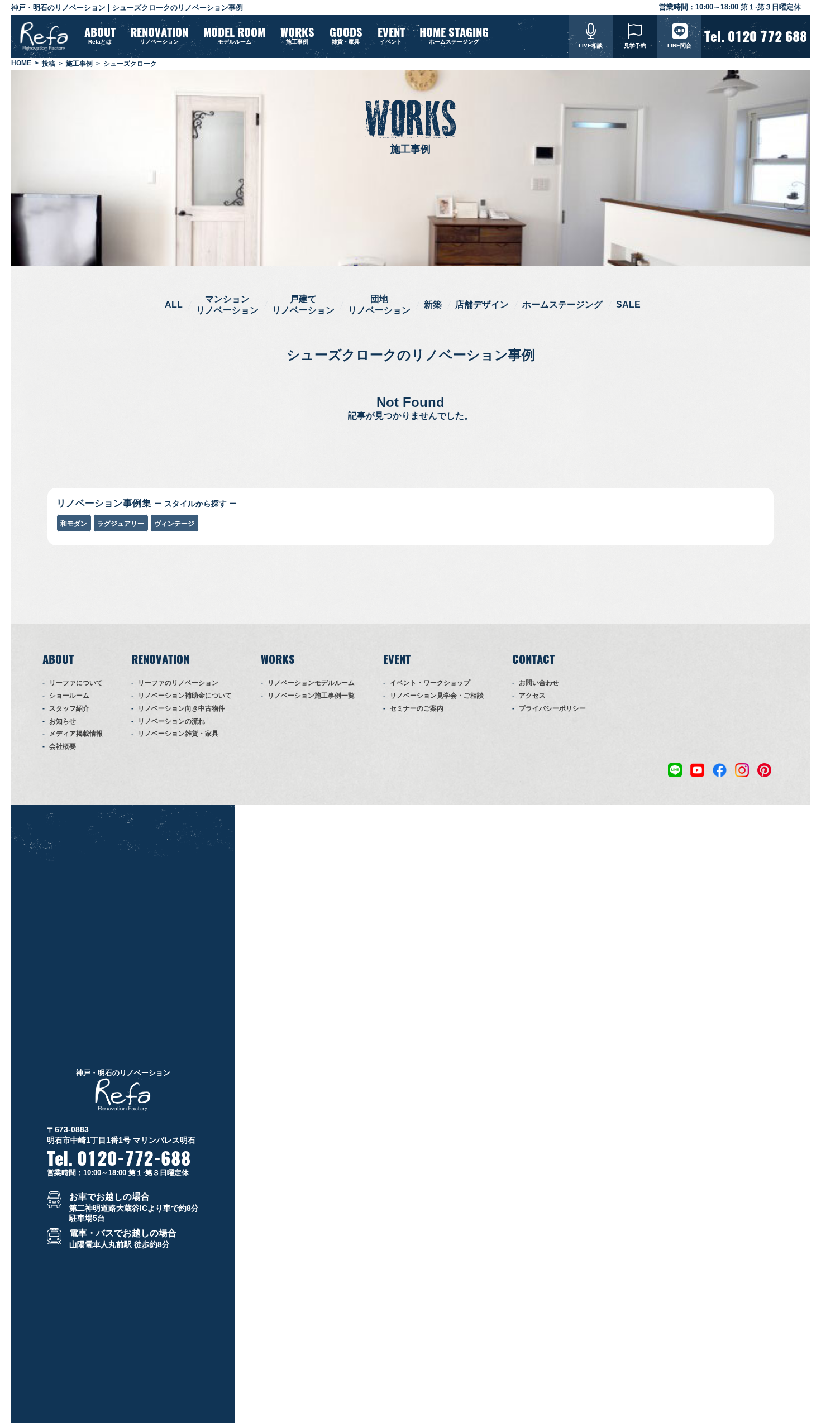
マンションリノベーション (227, 304)
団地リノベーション (379, 304)
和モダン (73, 524)
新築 (433, 304)
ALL (174, 304)
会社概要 (62, 746)
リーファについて (76, 683)
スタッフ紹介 (69, 708)
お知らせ (62, 721)
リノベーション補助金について (185, 695)
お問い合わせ (539, 683)
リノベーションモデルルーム (311, 683)
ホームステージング (562, 304)
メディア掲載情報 (76, 733)
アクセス (532, 695)
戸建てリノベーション (303, 304)
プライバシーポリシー (552, 708)
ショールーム (69, 695)
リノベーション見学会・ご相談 (437, 695)
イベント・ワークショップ (430, 683)
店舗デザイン (482, 304)
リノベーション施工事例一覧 (311, 695)
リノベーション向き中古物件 (181, 708)
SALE (628, 304)
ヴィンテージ (174, 524)
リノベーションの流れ (171, 721)
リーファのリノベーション (178, 683)
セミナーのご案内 (416, 708)
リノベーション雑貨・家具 (178, 733)
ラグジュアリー (120, 524)
